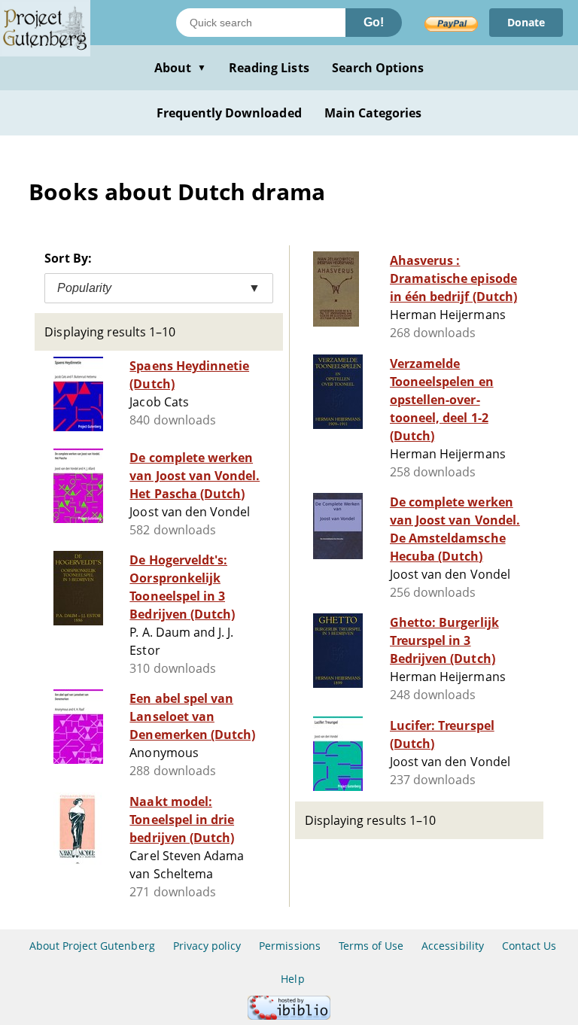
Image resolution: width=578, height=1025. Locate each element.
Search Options (378, 67)
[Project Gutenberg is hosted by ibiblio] (289, 1015)
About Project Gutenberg (92, 945)
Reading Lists (269, 67)
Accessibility (452, 945)
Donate (526, 22)
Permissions (289, 945)
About (180, 67)
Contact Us (529, 945)
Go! (374, 22)
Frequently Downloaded (229, 113)
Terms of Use (371, 945)
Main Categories (373, 113)
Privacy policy (207, 945)
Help (292, 979)
